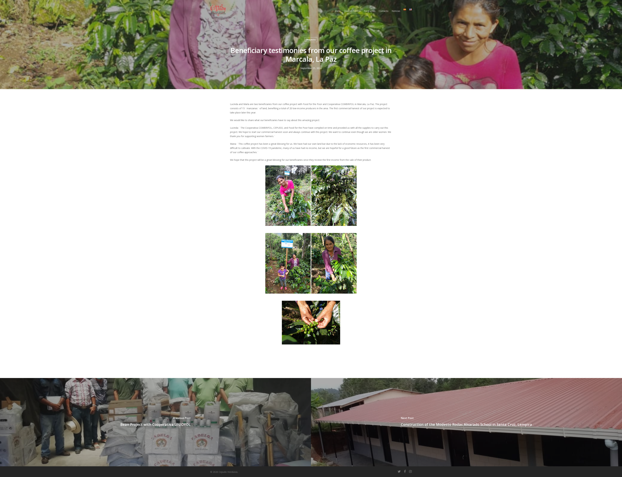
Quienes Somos (352, 10)
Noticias (396, 10)
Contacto (383, 10)
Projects (311, 39)
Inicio (338, 10)
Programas (369, 10)
